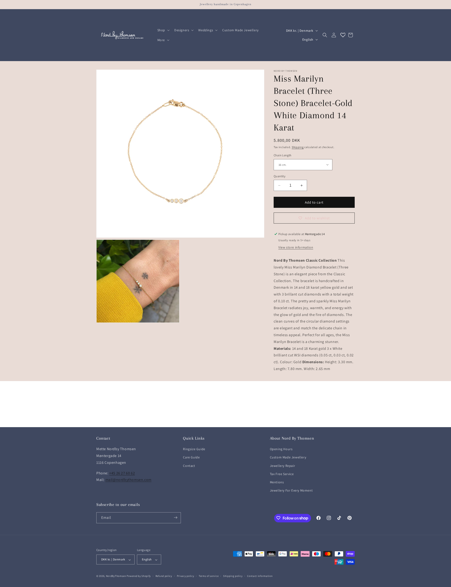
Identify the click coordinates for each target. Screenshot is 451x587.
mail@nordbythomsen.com (128, 479)
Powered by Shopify (139, 576)
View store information (295, 247)
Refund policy (164, 576)
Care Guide (191, 457)
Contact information (259, 576)
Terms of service (208, 576)
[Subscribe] (175, 517)
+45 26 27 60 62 (122, 473)
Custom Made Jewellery (288, 457)
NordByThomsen (116, 576)
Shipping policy (233, 576)
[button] (163, 30)
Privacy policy (185, 576)
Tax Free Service (282, 474)
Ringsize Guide (194, 449)
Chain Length (283, 155)
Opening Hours (281, 449)
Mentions (277, 482)
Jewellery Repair (282, 466)
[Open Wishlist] (343, 35)
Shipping (298, 147)
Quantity (279, 176)
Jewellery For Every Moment (291, 491)
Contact (189, 466)
